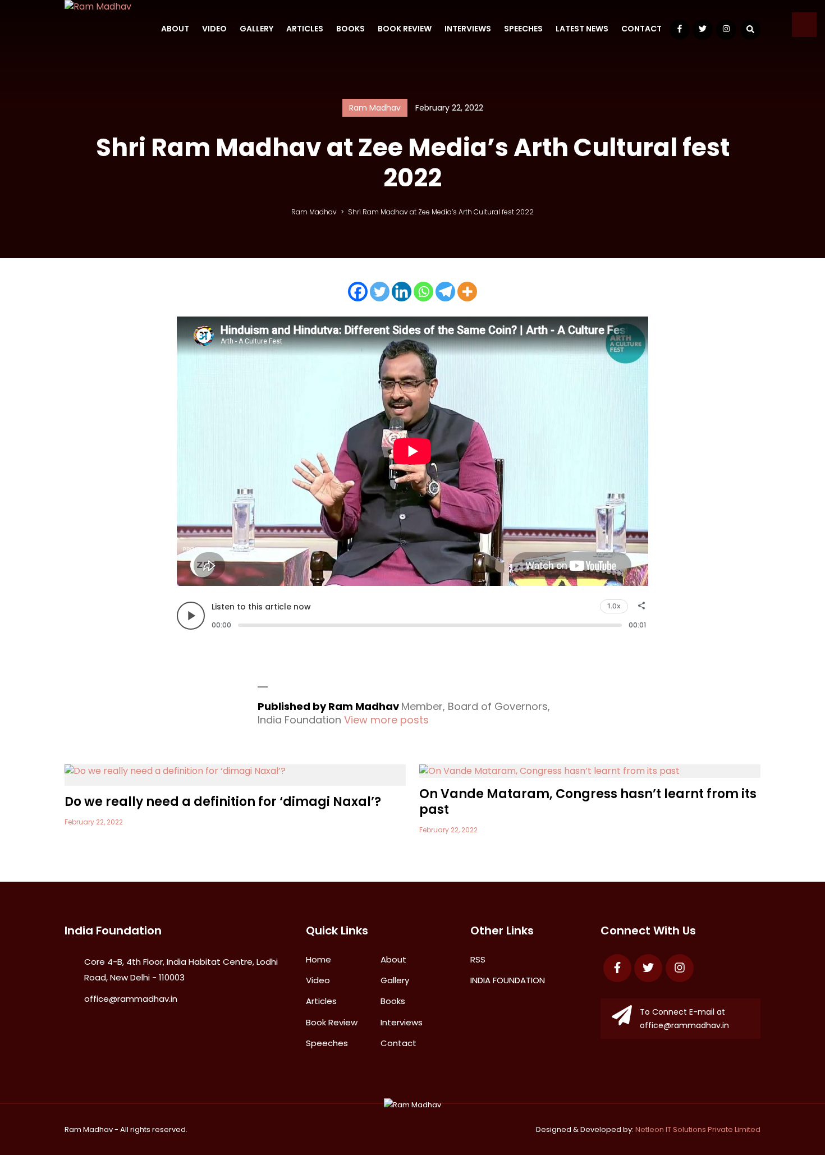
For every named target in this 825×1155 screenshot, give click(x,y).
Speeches (523, 28)
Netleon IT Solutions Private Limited (697, 1129)
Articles (304, 28)
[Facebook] (358, 291)
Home (318, 959)
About (175, 28)
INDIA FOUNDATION (507, 980)
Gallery (256, 28)
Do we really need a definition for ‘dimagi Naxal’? (223, 801)
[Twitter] (379, 291)
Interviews (467, 28)
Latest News (582, 28)
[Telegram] (445, 291)
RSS (477, 959)
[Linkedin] (401, 291)
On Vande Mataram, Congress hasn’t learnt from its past (588, 801)
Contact (641, 28)
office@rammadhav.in (130, 999)
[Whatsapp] (423, 291)
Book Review (405, 28)
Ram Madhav (89, 1129)
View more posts (386, 720)
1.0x (614, 606)
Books (350, 28)
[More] (467, 291)
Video (214, 28)
